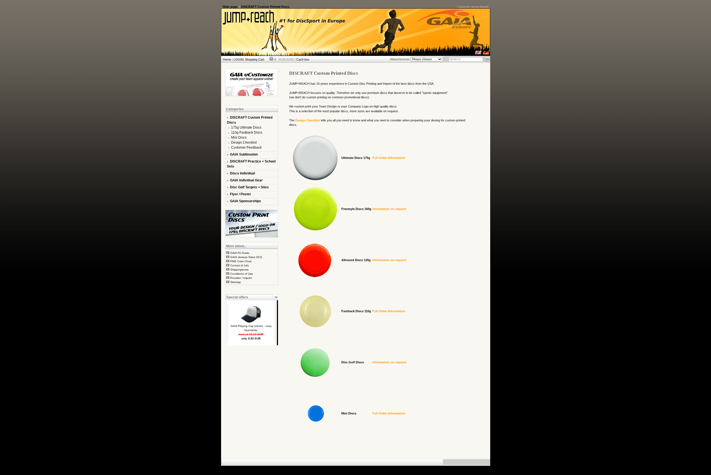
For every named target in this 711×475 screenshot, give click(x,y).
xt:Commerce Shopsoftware (375, 468)
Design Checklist (244, 142)
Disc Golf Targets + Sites (249, 187)
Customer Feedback (246, 147)
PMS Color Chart (241, 261)
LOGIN (238, 59)
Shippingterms (239, 269)
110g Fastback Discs (246, 132)
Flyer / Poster (240, 194)
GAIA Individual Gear (246, 180)
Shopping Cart (254, 59)
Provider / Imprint (241, 277)
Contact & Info (239, 265)
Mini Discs (239, 137)
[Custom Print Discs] (251, 236)
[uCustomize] (251, 95)
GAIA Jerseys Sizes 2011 (246, 257)
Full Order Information (388, 157)
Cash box (302, 59)
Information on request (389, 209)
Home (227, 59)
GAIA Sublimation (244, 154)
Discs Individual (242, 173)
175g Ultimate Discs (246, 127)
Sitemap (235, 282)
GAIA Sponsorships (245, 201)
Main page (230, 6)
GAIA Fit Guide (239, 252)
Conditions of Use (241, 273)
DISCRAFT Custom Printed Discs (265, 6)
